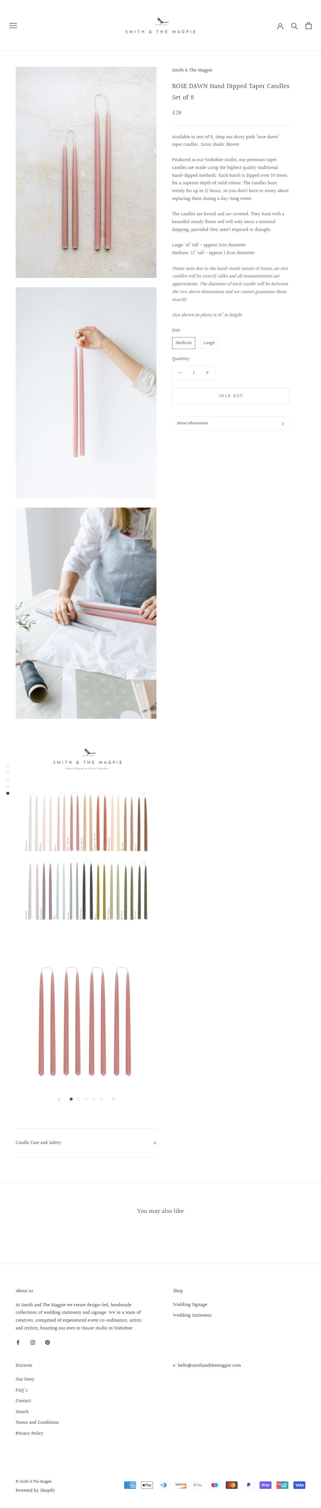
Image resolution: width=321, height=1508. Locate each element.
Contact (23, 1401)
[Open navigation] (13, 25)
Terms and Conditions (37, 1422)
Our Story (25, 1379)
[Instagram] (32, 1343)
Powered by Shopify (35, 1490)
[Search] (294, 25)
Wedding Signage (190, 1305)
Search (22, 1412)
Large (209, 343)
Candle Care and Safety (38, 1142)
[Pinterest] (47, 1343)
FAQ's (22, 1390)
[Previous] (59, 1099)
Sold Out (231, 396)
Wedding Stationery (192, 1315)
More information (192, 423)
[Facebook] (18, 1343)
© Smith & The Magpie (34, 1482)
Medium (184, 343)
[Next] (113, 1099)
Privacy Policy (30, 1433)
